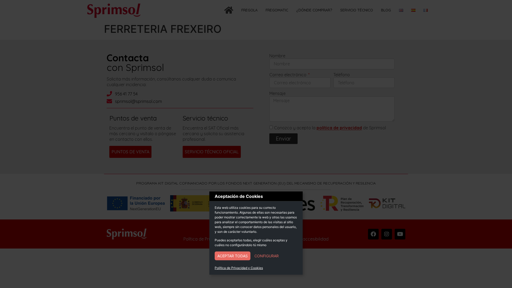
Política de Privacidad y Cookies (239, 268)
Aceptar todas (232, 256)
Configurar (266, 256)
